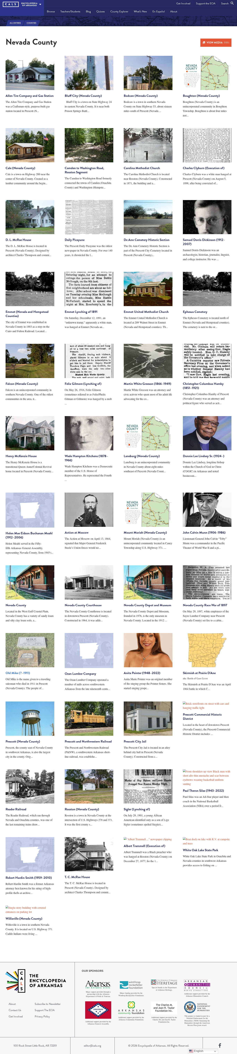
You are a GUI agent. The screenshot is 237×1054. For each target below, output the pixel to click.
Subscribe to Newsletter (48, 1004)
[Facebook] (219, 1045)
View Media (218, 42)
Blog (88, 11)
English (198, 1050)
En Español (159, 11)
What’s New (140, 11)
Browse (51, 11)
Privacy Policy (42, 1016)
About (173, 11)
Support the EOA (205, 3)
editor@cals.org (92, 1046)
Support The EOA (45, 1010)
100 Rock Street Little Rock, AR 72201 (35, 1046)
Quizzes (100, 11)
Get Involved (183, 3)
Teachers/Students (70, 11)
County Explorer (119, 11)
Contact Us (15, 1010)
